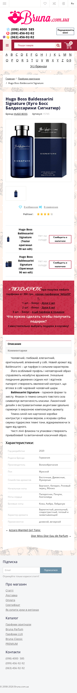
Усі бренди (38, 66)
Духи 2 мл (48, 303)
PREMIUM (12, 643)
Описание (14, 344)
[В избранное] (28, 207)
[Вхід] (63, 3)
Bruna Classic (14, 639)
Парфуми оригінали (18, 624)
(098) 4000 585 (22, 29)
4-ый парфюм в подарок (48, 312)
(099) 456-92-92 (22, 33)
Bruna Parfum (14, 629)
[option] (15, 193)
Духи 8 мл (48, 307)
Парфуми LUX (14, 634)
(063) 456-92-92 (22, 37)
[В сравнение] (48, 207)
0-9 (69, 60)
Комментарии (17, 350)
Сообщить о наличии (60, 239)
